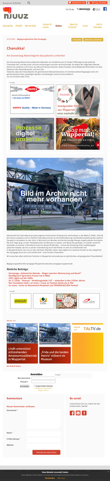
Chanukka (77, 40)
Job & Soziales (97, 25)
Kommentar (12, 410)
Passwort (24, 382)
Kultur (59, 25)
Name (10, 432)
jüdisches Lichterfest (93, 40)
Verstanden (50, 478)
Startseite (8, 25)
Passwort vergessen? (43, 388)
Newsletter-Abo (78, 3)
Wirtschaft (30, 25)
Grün (85, 25)
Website (10, 445)
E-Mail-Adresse (14, 439)
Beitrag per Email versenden (78, 413)
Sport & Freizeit (72, 25)
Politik (19, 25)
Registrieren (43, 390)
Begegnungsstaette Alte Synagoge (31, 39)
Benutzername (24, 378)
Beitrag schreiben (99, 3)
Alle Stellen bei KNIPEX (21, 98)
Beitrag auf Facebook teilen (72, 413)
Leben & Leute (47, 25)
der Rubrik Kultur (14, 366)
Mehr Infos (61, 478)
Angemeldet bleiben (44, 386)
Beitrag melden (84, 413)
